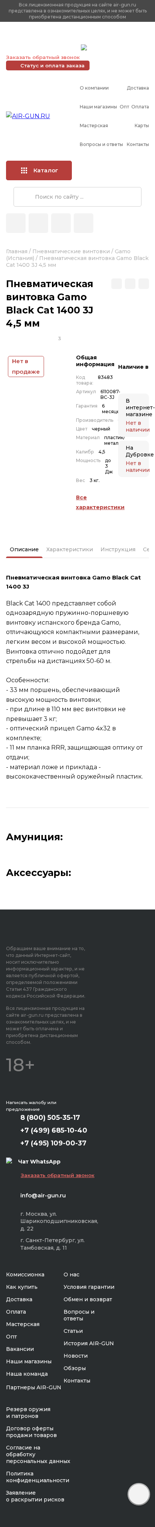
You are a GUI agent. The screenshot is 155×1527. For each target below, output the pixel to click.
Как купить (22, 1287)
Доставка (138, 88)
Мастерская (94, 125)
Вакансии (20, 1349)
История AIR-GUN (89, 1343)
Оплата (140, 107)
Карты (142, 125)
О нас (71, 1274)
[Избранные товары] (61, 223)
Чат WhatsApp (108, 49)
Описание (24, 549)
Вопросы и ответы (101, 144)
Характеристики (69, 549)
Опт (124, 107)
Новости (76, 1355)
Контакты (138, 144)
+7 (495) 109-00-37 (41, 47)
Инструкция (117, 549)
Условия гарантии (89, 1287)
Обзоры (75, 1368)
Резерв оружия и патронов (28, 1412)
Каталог (45, 170)
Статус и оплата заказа (52, 65)
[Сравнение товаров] (38, 223)
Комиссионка (25, 1274)
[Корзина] (83, 223)
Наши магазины (98, 107)
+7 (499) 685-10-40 (41, 38)
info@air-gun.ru (43, 1195)
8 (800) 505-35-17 (50, 1117)
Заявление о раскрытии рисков (35, 1496)
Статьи (73, 1331)
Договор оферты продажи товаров (31, 1432)
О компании (94, 88)
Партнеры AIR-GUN (33, 1387)
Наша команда (27, 1373)
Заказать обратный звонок (43, 57)
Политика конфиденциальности (37, 1477)
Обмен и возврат (88, 1299)
